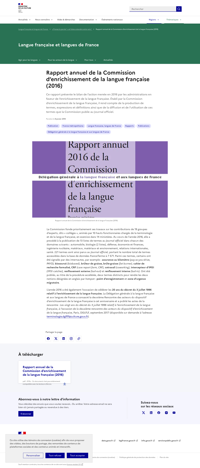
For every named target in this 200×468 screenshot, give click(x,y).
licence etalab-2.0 (74, 464)
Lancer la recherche (179, 9)
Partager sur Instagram (71, 338)
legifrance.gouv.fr (127, 440)
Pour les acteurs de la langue (61, 60)
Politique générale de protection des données (137, 457)
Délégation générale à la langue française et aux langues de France (78, 132)
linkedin (151, 412)
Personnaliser (33, 455)
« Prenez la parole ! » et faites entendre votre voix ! (72, 29)
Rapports (129, 126)
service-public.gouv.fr (168, 440)
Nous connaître (42, 19)
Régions (152, 19)
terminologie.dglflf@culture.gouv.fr (67, 316)
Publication (53, 126)
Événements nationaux (112, 19)
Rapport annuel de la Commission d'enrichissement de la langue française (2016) (44, 371)
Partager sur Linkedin (63, 338)
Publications (143, 126)
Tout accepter (77, 455)
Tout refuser (55, 455)
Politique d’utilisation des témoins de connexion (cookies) (92, 457)
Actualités (23, 19)
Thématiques (172, 19)
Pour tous (88, 60)
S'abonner (26, 413)
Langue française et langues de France (33, 29)
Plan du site (164, 457)
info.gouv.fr (146, 440)
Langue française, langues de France (104, 126)
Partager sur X (56, 338)
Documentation (86, 19)
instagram (166, 412)
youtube (174, 412)
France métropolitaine (73, 126)
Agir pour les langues (28, 60)
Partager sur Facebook (48, 338)
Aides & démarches (66, 19)
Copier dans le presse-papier (78, 338)
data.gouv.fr (107, 440)
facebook (158, 412)
